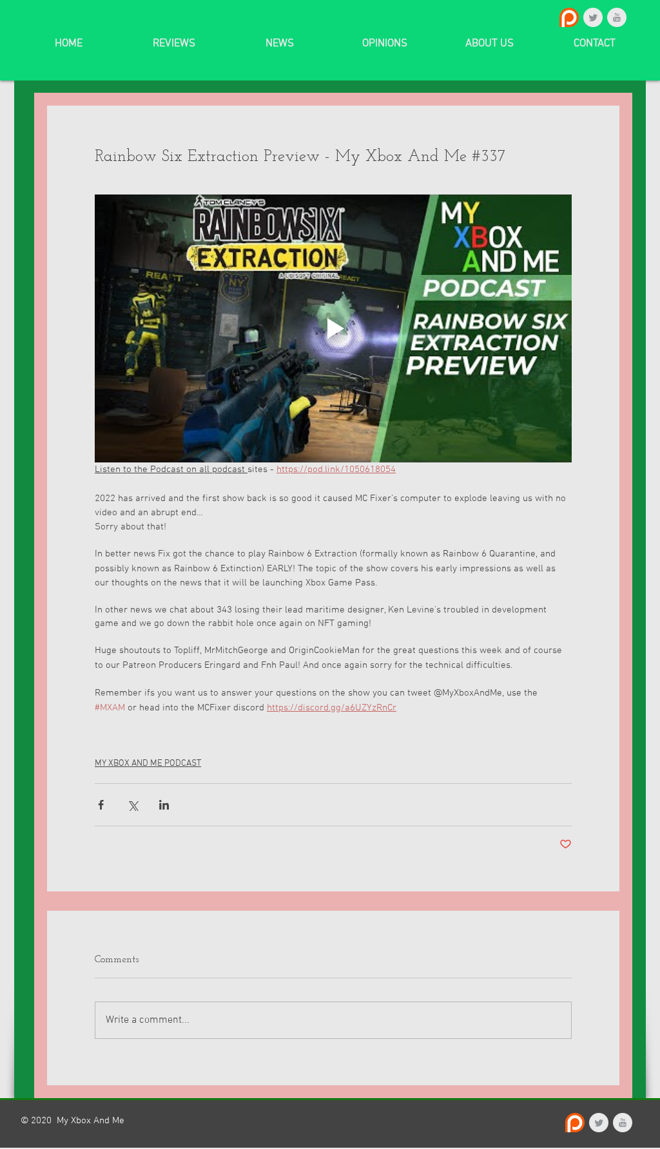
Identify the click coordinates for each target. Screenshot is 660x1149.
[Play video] (333, 328)
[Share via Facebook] (101, 805)
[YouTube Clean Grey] (616, 17)
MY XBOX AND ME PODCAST (148, 763)
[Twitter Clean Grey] (593, 17)
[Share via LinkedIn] (164, 805)
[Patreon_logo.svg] (569, 17)
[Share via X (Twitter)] (132, 805)
